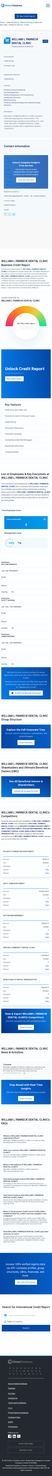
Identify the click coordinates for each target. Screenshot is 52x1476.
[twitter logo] (9, 214)
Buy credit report (14, 378)
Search (26, 1328)
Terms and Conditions (17, 1403)
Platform (11, 1388)
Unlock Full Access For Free (26, 791)
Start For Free (26, 1027)
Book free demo (26, 1444)
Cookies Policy (14, 1417)
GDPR (10, 1422)
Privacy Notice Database (18, 1412)
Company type (9, 65)
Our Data (11, 1393)
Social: (6, 210)
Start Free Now (26, 742)
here (12, 500)
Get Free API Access (26, 1282)
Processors (13, 1426)
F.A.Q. (10, 1408)
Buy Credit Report (27, 16)
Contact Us (12, 1398)
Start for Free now (26, 180)
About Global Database (17, 1383)
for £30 (26, 327)
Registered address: (12, 192)
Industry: (7, 85)
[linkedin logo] (13, 214)
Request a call (26, 1450)
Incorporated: (9, 57)
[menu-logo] (11, 5)
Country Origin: (9, 201)
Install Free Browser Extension (28, 693)
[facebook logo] (5, 214)
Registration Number (12, 75)
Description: (8, 111)
